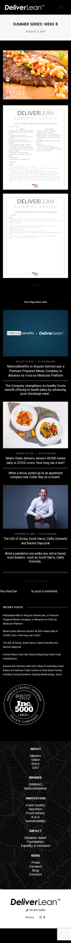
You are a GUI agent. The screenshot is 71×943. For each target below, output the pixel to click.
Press (35, 862)
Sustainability (35, 821)
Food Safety (35, 813)
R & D (35, 817)
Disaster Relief (35, 838)
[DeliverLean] (24, 7)
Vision (35, 759)
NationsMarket (35, 788)
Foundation (35, 841)
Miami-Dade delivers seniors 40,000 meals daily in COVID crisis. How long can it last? (35, 460)
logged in (24, 591)
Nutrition (35, 809)
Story (35, 763)
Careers (35, 866)
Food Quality (35, 805)
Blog (35, 870)
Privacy (29, 917)
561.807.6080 (37, 910)
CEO (35, 767)
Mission (35, 756)
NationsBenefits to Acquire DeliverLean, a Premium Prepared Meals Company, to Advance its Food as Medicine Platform (35, 371)
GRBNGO (35, 784)
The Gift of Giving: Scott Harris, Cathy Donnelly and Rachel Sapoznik (35, 541)
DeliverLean (48, 361)
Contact (35, 874)
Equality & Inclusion (35, 845)
